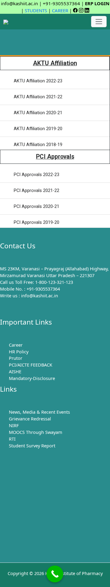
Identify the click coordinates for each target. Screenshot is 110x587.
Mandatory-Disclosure (32, 378)
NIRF (14, 425)
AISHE (15, 371)
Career (16, 345)
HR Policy (18, 351)
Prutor (15, 358)
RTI (12, 439)
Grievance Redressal (30, 419)
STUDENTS (36, 10)
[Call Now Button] (54, 574)
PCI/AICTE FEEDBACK (30, 365)
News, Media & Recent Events (39, 412)
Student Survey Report (32, 445)
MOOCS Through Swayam (35, 432)
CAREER (60, 10)
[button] (55, 38)
